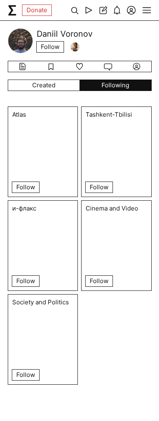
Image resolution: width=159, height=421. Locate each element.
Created (43, 85)
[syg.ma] (12, 10)
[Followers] (75, 47)
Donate (36, 10)
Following (115, 85)
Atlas (19, 114)
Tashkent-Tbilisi (109, 114)
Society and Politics (40, 302)
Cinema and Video (112, 208)
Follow (50, 47)
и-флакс (24, 208)
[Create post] (103, 10)
